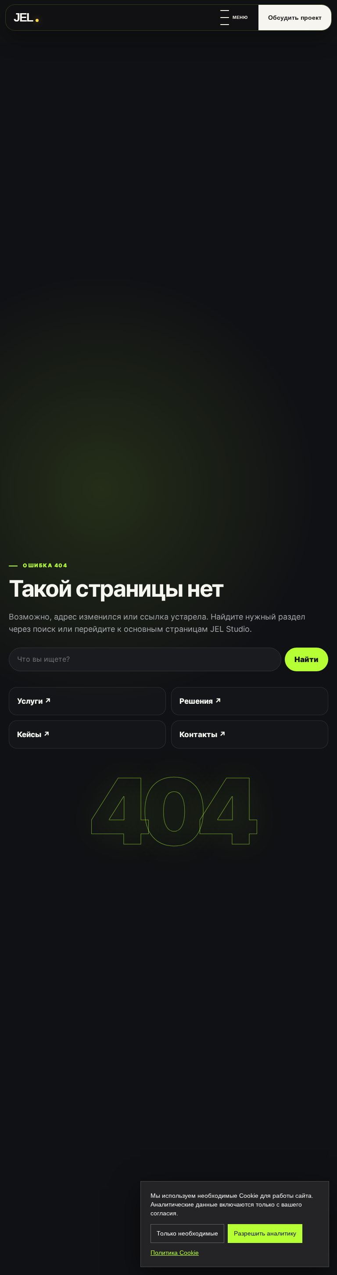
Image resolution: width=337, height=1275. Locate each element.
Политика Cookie (175, 1252)
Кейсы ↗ (33, 734)
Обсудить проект (295, 17)
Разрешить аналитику (265, 1233)
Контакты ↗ (202, 734)
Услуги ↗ (34, 701)
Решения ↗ (200, 701)
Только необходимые (187, 1233)
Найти (306, 659)
